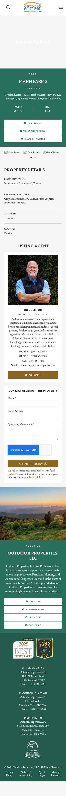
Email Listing (34, 123)
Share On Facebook (34, 130)
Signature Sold (35, 609)
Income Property (45, 199)
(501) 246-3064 (37, 684)
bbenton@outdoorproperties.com (37, 365)
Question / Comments (21, 424)
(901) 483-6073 (39, 351)
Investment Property (15, 203)
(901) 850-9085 (38, 356)
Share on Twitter (34, 138)
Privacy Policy (36, 477)
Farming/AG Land (25, 199)
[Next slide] (58, 153)
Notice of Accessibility (25, 773)
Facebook (35, 617)
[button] (31, 157)
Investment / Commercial (18, 184)
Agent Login (42, 773)
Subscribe (35, 624)
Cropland (9, 199)
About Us (34, 601)
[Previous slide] (8, 153)
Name (12, 398)
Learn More (41, 374)
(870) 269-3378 (37, 709)
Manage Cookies (55, 773)
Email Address (16, 411)
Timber (37, 184)
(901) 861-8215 (36, 360)
